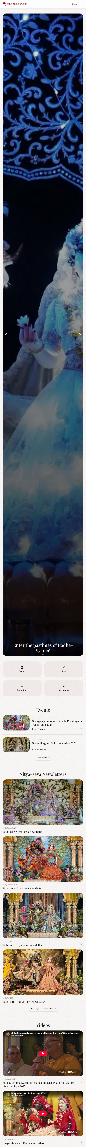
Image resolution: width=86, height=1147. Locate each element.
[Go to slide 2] (43, 654)
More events (42, 758)
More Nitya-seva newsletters (41, 1009)
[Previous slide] (6, 335)
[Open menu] (82, 4)
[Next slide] (80, 335)
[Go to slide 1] (42, 654)
